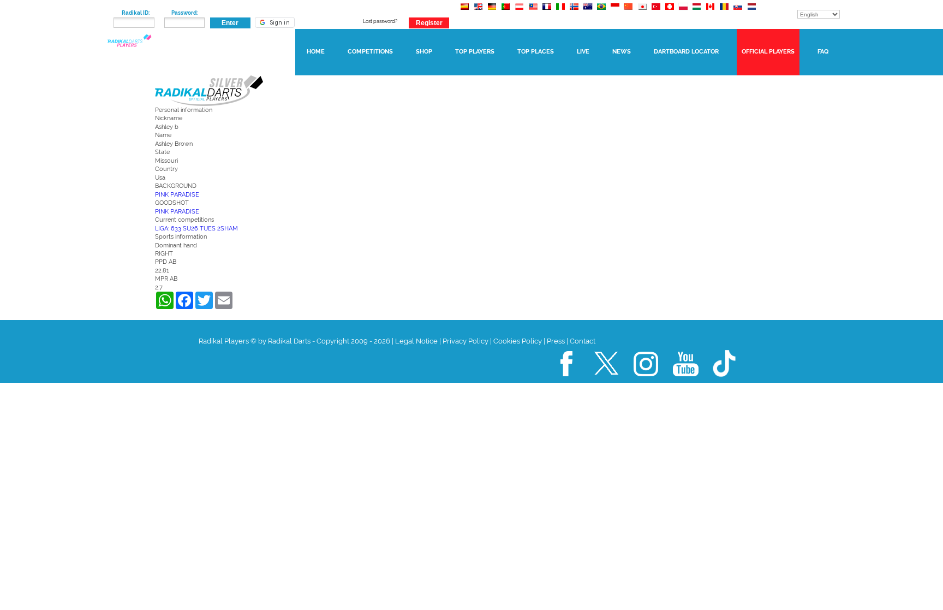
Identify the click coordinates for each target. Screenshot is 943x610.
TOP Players (474, 51)
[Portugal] (505, 11)
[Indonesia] (615, 11)
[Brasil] (601, 11)
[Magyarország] (696, 11)
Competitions (370, 51)
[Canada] (710, 11)
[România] (724, 11)
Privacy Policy (465, 341)
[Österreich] (519, 11)
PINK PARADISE (177, 194)
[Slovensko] (737, 11)
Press (556, 341)
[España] (465, 11)
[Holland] (751, 11)
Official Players (768, 51)
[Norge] (574, 11)
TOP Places (535, 51)
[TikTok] (725, 381)
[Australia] (587, 11)
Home (316, 51)
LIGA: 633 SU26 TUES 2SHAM (196, 228)
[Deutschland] (492, 11)
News (621, 51)
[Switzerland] (669, 11)
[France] (546, 11)
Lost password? (380, 21)
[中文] (628, 11)
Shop (424, 51)
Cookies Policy (517, 341)
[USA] (478, 11)
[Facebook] (567, 381)
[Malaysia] (533, 11)
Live (583, 51)
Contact (582, 341)
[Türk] (656, 11)
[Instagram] (646, 381)
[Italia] (560, 11)
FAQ (822, 51)
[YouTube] (686, 381)
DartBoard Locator (686, 51)
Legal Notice (416, 341)
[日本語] (642, 11)
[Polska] (683, 11)
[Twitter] (606, 381)
